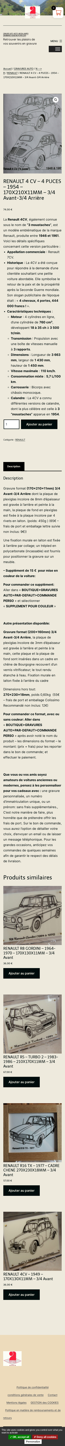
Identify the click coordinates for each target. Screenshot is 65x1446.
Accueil (7, 68)
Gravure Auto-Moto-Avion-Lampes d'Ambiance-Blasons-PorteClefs (15, 35)
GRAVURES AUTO (23, 68)
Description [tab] (13, 466)
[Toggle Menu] (57, 48)
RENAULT (12, 72)
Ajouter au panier (39, 424)
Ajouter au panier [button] (22, 973)
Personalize (33, 1441)
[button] (56, 100)
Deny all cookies (46, 1437)
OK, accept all (20, 1437)
